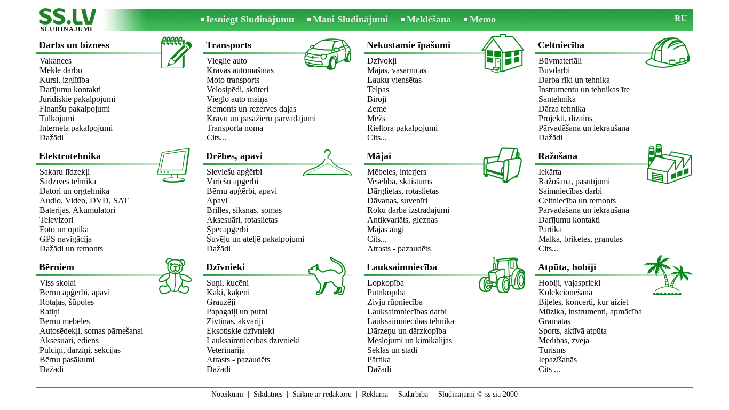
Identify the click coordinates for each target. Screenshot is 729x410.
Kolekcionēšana (565, 292)
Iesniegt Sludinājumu (250, 19)
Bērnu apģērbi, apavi (242, 190)
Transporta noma (235, 127)
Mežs (376, 118)
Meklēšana (429, 19)
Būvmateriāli (560, 60)
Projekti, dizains (565, 118)
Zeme (376, 108)
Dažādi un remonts (71, 248)
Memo (483, 19)
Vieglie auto (227, 60)
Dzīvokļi (382, 60)
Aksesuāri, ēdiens (69, 340)
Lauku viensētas (394, 79)
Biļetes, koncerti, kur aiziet (583, 301)
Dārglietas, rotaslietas (403, 190)
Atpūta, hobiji (567, 267)
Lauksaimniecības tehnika (410, 321)
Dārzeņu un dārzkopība (406, 330)
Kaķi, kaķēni (228, 292)
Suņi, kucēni (228, 282)
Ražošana (557, 156)
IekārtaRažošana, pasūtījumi (574, 176)
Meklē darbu (60, 70)
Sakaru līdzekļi (64, 171)
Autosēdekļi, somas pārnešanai (91, 330)
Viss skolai (57, 282)
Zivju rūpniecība (395, 301)
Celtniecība (561, 45)
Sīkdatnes (267, 394)
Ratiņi (49, 311)
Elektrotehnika (70, 156)
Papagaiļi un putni (237, 311)
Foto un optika (64, 229)
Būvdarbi (554, 70)
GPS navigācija (65, 238)
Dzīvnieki (225, 267)
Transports (228, 45)
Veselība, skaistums (399, 181)
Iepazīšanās (557, 359)
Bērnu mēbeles (64, 321)
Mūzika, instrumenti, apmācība (590, 311)
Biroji (376, 99)
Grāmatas (554, 321)
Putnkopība (386, 292)
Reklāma (375, 394)
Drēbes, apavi (234, 156)
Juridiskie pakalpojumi (77, 99)
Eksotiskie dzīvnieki (240, 330)
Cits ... (549, 369)
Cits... (216, 137)
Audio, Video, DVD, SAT (84, 200)
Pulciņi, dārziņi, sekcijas (80, 349)
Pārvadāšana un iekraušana (583, 127)
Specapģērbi (227, 229)
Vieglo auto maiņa (237, 99)
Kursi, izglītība (64, 79)
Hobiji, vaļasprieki (569, 282)
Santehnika (557, 99)
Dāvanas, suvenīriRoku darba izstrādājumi (408, 205)
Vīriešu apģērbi (232, 181)
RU (681, 18)
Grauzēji (221, 301)
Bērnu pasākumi (66, 359)
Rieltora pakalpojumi (402, 127)
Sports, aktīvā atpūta (572, 330)
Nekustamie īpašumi (408, 45)
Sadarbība (413, 394)
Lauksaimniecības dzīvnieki (253, 340)
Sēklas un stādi (392, 349)
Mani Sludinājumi (350, 19)
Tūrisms (552, 349)
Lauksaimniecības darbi (407, 311)
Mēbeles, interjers (396, 171)
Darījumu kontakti (70, 89)
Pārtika (550, 229)
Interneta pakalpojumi (76, 127)
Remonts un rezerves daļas (251, 108)
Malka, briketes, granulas (580, 238)
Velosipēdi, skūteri (237, 89)
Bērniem (56, 267)
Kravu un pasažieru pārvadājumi (261, 118)
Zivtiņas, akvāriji (235, 321)
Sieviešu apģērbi (234, 171)
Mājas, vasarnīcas (396, 70)
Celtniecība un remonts (577, 200)
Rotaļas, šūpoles (66, 301)
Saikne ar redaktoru (322, 394)
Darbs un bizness (74, 45)
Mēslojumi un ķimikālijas (409, 340)
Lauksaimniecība (402, 267)
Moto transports (233, 79)
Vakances (55, 60)
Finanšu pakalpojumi (74, 108)
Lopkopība (385, 282)
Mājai (379, 156)
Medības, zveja (563, 340)
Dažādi (51, 137)
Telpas (378, 89)
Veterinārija (226, 349)
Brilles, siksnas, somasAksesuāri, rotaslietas (244, 215)
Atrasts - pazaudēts (399, 248)
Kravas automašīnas (240, 70)
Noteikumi (227, 394)
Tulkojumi (56, 118)
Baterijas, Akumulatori (77, 210)
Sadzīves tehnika (67, 181)
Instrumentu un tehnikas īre (584, 89)
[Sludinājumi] (66, 20)
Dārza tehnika (561, 108)
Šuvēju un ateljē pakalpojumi (255, 238)
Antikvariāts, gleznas (402, 219)
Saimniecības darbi (570, 190)
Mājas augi (385, 229)
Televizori (56, 219)
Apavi (217, 200)
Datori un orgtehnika (74, 190)
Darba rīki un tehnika (574, 79)
